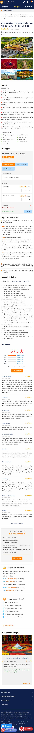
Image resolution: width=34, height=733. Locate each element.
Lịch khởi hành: (8, 545)
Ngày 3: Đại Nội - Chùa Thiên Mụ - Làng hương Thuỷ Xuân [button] (17, 271)
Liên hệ (28, 211)
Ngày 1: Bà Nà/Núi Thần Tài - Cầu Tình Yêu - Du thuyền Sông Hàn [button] (17, 221)
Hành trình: (6, 550)
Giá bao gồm (5, 281)
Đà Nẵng (16, 14)
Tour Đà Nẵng (24, 14)
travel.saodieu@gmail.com (19, 716)
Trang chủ (4, 14)
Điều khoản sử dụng (8, 696)
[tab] (17, 221)
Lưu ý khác (26, 281)
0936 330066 (12, 579)
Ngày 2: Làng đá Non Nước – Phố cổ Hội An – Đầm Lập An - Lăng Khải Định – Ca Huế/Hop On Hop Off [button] (17, 265)
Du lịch (10, 14)
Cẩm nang (4, 704)
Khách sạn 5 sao (8, 169)
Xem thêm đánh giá (17, 523)
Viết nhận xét (17, 370)
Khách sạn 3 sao (8, 164)
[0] (31, 2)
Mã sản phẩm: (7, 537)
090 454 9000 (12, 587)
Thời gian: (6, 542)
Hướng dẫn (5, 700)
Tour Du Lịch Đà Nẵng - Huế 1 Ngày (17, 658)
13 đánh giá (16, 29)
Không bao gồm (16, 281)
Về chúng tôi (5, 692)
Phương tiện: (7, 547)
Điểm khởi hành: (8, 540)
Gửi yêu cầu (17, 558)
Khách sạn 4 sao (21, 164)
